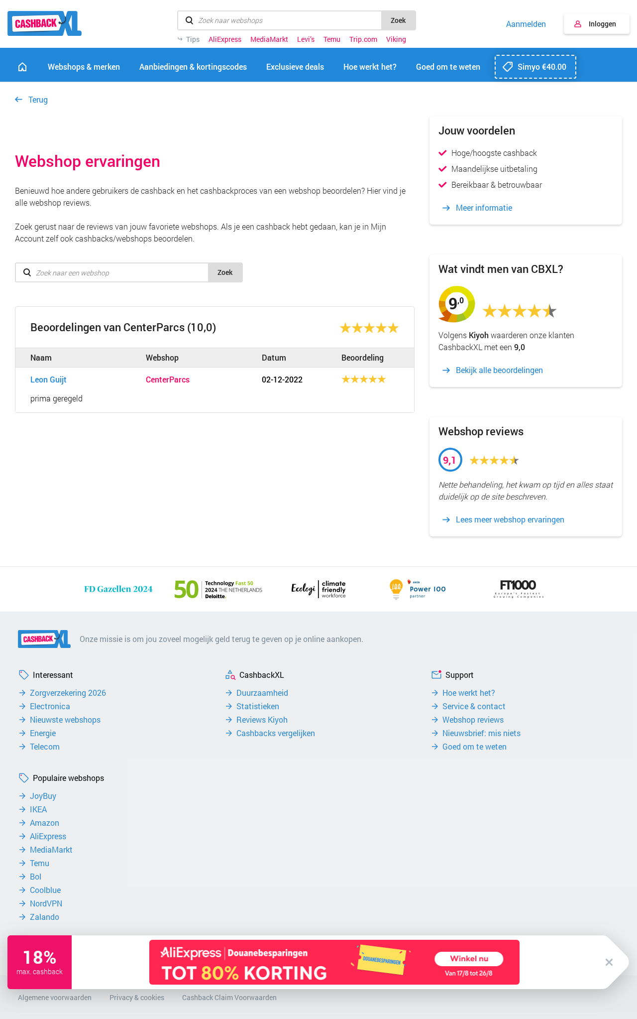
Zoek (398, 20)
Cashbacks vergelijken (275, 733)
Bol (35, 876)
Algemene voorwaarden (55, 997)
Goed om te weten (474, 746)
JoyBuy (43, 795)
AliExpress (225, 39)
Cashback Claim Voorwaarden (229, 997)
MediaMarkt (269, 39)
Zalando (44, 916)
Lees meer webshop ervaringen (510, 519)
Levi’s (306, 39)
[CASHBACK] (44, 23)
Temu (331, 39)
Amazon (44, 822)
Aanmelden (526, 24)
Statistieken (257, 706)
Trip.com (363, 39)
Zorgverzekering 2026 (68, 692)
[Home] (22, 67)
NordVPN (46, 903)
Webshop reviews (473, 719)
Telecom (45, 746)
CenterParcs (168, 379)
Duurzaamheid (262, 692)
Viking (396, 39)
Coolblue (45, 890)
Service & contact (474, 706)
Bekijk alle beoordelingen (499, 370)
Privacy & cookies (136, 997)
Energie (43, 733)
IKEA (38, 809)
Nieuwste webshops (65, 719)
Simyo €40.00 (542, 66)
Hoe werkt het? (468, 692)
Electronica (50, 706)
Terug (38, 99)
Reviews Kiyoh (262, 719)
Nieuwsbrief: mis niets (481, 733)
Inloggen (602, 23)
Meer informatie (484, 208)
